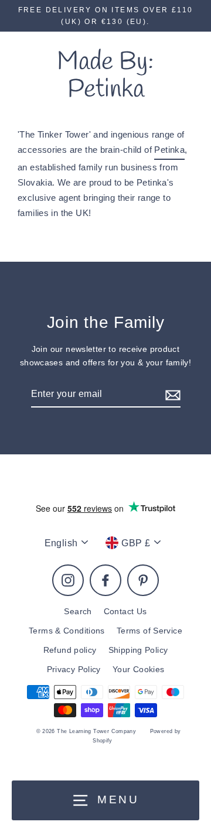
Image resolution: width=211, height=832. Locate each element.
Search (77, 611)
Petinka (169, 150)
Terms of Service (149, 630)
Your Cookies (139, 669)
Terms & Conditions (67, 630)
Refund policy (70, 650)
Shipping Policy (138, 650)
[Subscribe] (171, 394)
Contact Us (125, 611)
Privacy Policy (74, 669)
